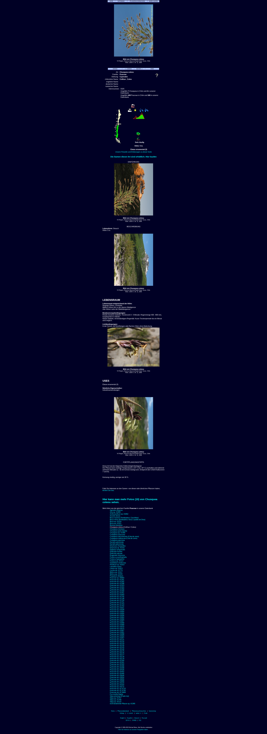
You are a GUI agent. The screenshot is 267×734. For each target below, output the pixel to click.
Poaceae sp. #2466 (117, 673)
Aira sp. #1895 (115, 512)
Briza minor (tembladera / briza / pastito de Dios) (127, 519)
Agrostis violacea (116, 510)
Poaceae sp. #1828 (117, 610)
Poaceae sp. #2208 (117, 668)
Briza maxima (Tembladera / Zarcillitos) (124, 518)
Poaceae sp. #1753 (117, 604)
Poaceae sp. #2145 (117, 647)
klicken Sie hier (108, 490)
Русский (144, 718)
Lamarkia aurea (115, 566)
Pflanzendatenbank (123, 711)
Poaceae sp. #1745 (117, 596)
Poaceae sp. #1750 (117, 600)
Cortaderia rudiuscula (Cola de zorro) (123, 538)
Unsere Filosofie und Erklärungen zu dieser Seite (133, 152)
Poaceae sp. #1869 (117, 625)
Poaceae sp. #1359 (117, 589)
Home (113, 711)
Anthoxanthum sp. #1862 (119, 514)
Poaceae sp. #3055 (117, 679)
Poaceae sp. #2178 (117, 657)
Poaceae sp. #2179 (117, 658)
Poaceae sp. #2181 (117, 662)
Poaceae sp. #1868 (117, 623)
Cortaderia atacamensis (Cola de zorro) (124, 536)
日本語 (134, 720)
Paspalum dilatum (116, 576)
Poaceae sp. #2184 (117, 664)
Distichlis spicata (116, 553)
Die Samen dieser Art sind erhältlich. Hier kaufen (133, 157)
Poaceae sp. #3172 (117, 687)
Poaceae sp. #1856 (117, 615)
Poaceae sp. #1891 (117, 632)
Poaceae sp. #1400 (117, 591)
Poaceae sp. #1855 (117, 613)
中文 (140, 720)
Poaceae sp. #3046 (117, 675)
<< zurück (130, 713)
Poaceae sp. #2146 (117, 649)
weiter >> (138, 713)
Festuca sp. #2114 (116, 561)
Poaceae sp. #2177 (117, 655)
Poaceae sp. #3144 (117, 683)
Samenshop (152, 711)
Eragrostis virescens (117, 555)
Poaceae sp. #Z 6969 (118, 692)
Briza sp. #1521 (115, 523)
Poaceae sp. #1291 (117, 580)
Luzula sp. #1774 (116, 570)
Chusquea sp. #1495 (117, 533)
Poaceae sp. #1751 (117, 602)
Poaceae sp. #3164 (117, 685)
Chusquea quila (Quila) (118, 531)
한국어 (128, 720)
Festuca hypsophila (117, 559)
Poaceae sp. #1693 (117, 595)
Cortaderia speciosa (117, 540)
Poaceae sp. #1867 (117, 621)
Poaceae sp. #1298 (117, 583)
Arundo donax (115, 516)
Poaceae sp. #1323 (117, 585)
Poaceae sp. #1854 (117, 611)
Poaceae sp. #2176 (117, 653)
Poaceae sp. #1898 (117, 634)
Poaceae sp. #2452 (117, 672)
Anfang (122, 713)
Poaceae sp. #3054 (117, 677)
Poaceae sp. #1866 (117, 619)
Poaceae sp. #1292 (117, 581)
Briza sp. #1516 (115, 521)
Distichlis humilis (116, 551)
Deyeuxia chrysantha (117, 546)
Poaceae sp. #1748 (117, 598)
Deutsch (136, 718)
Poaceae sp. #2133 (117, 643)
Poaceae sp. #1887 (117, 630)
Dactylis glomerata (117, 542)
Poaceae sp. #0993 (117, 578)
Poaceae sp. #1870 (117, 627)
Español (129, 718)
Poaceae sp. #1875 (117, 628)
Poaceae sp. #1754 (117, 606)
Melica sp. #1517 (116, 572)
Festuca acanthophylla (118, 557)
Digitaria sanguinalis (117, 550)
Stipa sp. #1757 (115, 698)
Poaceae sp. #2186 (117, 666)
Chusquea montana (117, 529)
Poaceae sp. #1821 (117, 608)
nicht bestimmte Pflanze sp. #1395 (122, 703)
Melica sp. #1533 (116, 574)
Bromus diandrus (116, 525)
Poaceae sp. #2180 (117, 660)
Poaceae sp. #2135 (117, 645)
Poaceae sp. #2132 (117, 642)
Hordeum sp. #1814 (117, 565)
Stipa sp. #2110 (115, 702)
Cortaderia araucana (117, 535)
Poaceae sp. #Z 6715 (118, 688)
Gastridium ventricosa (118, 563)
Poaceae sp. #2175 (117, 651)
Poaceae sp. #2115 (117, 640)
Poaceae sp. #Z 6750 (118, 690)
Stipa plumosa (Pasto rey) (119, 696)
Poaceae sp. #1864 (117, 617)
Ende (145, 713)
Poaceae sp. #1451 (117, 593)
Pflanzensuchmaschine (139, 711)
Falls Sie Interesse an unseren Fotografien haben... (133, 729)
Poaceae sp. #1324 (117, 587)
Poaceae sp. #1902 (117, 636)
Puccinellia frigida (116, 694)
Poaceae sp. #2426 (117, 670)
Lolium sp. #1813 (116, 568)
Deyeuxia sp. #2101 (117, 548)
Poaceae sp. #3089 (117, 681)
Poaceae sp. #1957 (117, 638)
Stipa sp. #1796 (115, 700)
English (122, 718)
